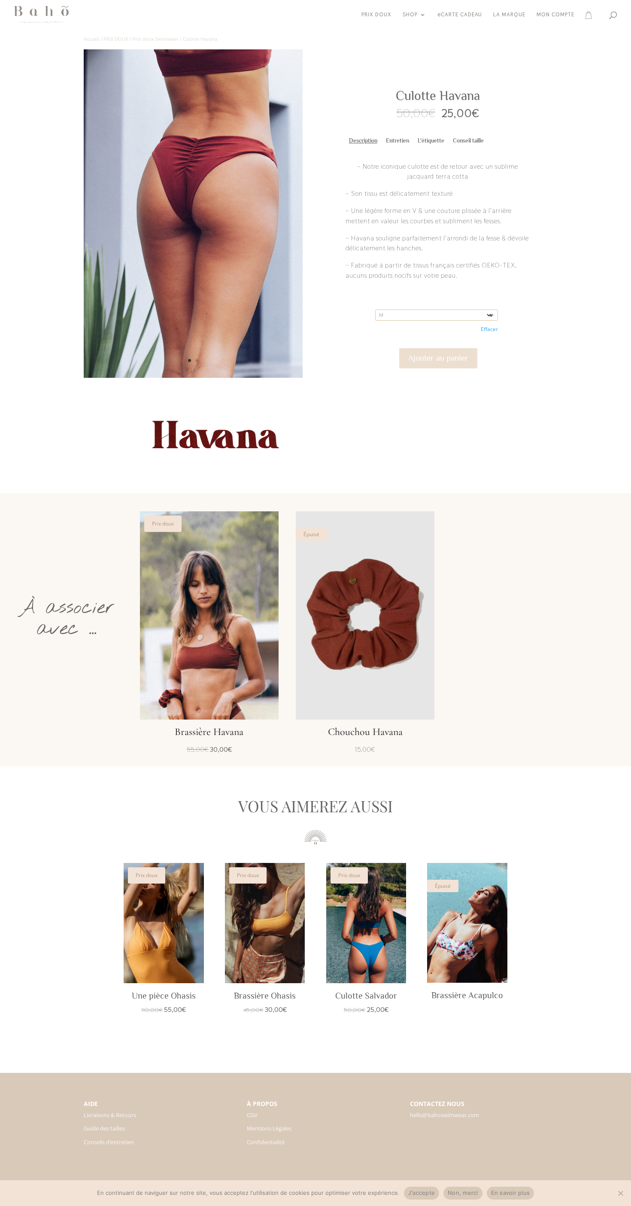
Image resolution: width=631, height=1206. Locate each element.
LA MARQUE (509, 15)
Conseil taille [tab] (468, 140)
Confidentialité (266, 1142)
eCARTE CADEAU (459, 15)
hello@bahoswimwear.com (444, 1115)
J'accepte (421, 1192)
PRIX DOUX (376, 15)
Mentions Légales (269, 1128)
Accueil (91, 39)
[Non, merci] (620, 1193)
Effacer (489, 329)
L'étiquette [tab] (431, 140)
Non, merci (463, 1192)
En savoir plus (510, 1192)
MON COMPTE (555, 15)
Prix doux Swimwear (155, 39)
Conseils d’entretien (109, 1142)
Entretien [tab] (397, 140)
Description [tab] (363, 140)
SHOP (410, 15)
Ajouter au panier (438, 357)
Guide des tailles (104, 1128)
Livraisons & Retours (110, 1115)
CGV (252, 1115)
